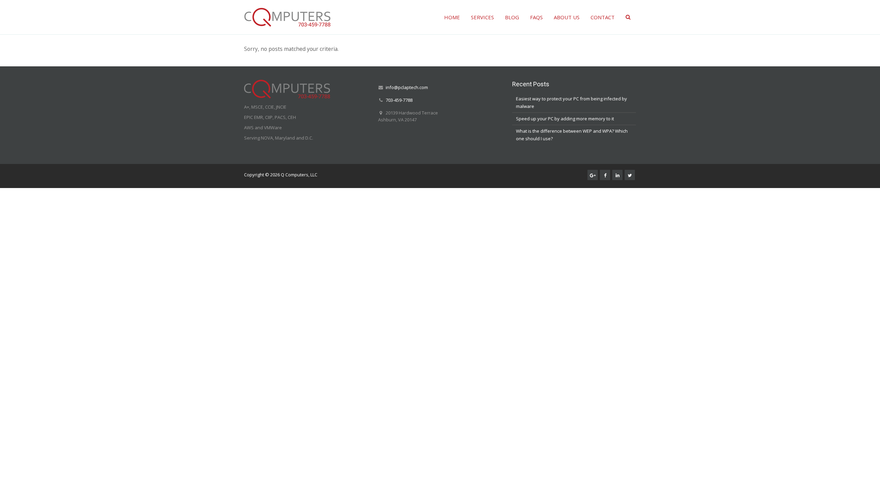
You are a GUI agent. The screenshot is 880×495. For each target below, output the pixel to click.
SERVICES (482, 17)
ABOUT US (567, 17)
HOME (452, 17)
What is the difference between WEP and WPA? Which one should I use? (572, 135)
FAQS (536, 17)
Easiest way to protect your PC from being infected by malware (571, 102)
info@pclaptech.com (407, 87)
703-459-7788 (399, 100)
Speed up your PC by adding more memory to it (565, 119)
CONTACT (603, 17)
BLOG (512, 17)
